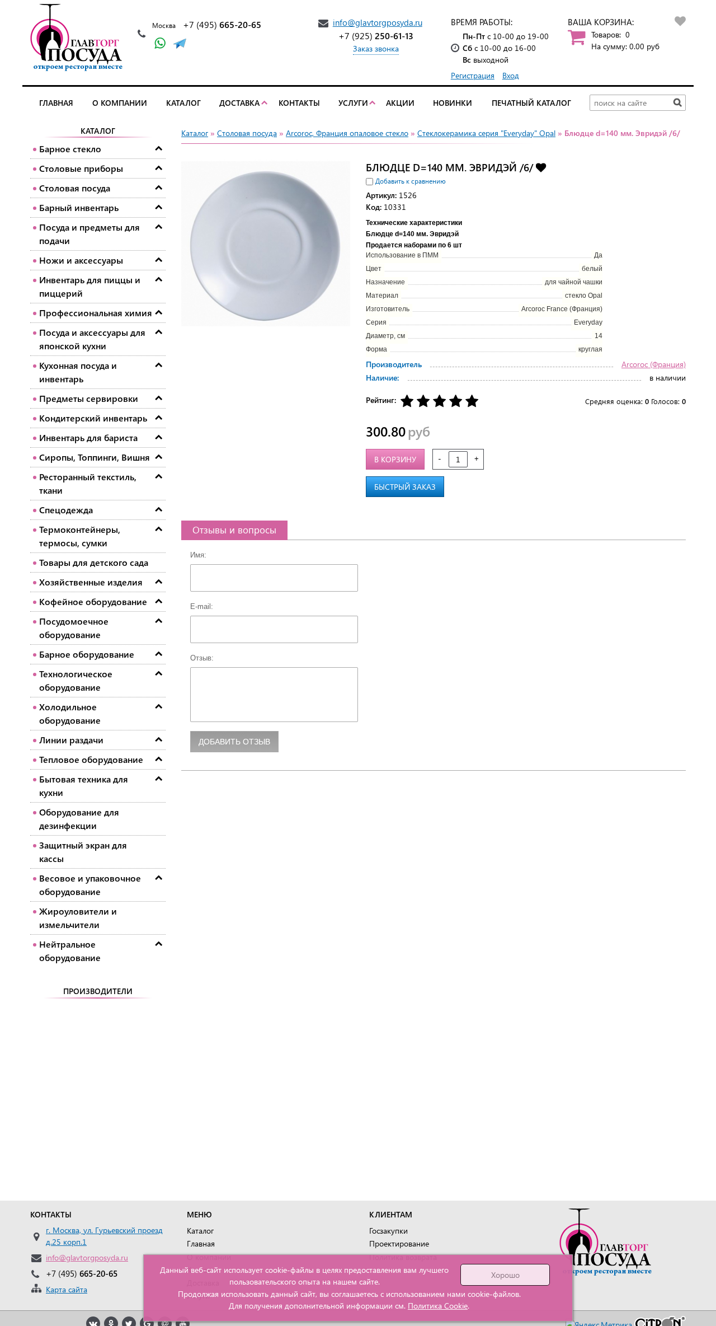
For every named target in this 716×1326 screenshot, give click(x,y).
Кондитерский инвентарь (93, 418)
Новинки (452, 102)
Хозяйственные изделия (91, 582)
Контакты (299, 102)
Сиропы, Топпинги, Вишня (94, 457)
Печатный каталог (531, 102)
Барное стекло (70, 148)
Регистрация (472, 75)
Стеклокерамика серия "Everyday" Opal (486, 133)
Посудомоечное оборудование (74, 627)
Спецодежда (66, 510)
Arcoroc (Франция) (653, 364)
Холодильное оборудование (70, 713)
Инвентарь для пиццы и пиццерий (89, 286)
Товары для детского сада (93, 562)
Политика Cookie (438, 1305)
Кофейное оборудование (93, 601)
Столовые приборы (81, 168)
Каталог (183, 102)
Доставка (239, 102)
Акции (400, 102)
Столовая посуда (74, 188)
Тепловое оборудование (91, 759)
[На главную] (79, 37)
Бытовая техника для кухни (83, 785)
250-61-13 (375, 35)
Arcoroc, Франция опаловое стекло (347, 133)
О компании (119, 102)
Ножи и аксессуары (81, 260)
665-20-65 (222, 24)
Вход (510, 75)
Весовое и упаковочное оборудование (90, 884)
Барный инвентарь (79, 207)
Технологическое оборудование (75, 680)
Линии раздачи (71, 740)
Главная (56, 102)
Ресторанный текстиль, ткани (87, 483)
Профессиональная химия (95, 312)
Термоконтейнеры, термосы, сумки (79, 536)
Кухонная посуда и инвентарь (78, 372)
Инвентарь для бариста (88, 437)
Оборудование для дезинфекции (79, 818)
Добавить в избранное (541, 167)
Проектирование (399, 1243)
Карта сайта (66, 1289)
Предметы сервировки (88, 398)
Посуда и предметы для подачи (89, 233)
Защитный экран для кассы (83, 851)
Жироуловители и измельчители (78, 917)
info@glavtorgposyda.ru (377, 22)
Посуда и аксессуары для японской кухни (92, 339)
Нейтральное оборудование (70, 950)
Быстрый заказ (405, 486)
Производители (98, 991)
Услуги (353, 102)
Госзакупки (388, 1230)
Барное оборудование (86, 654)
